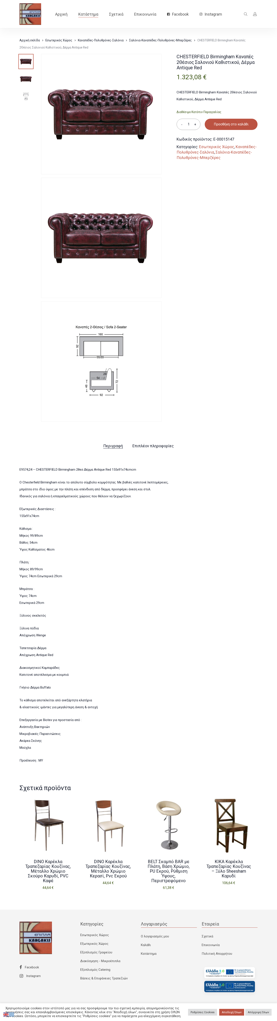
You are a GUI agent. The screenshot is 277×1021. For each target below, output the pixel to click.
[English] (6, 1014)
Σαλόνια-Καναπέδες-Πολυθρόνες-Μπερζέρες (160, 40)
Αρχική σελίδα (29, 40)
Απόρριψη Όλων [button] (258, 1012)
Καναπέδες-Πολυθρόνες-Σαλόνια (101, 40)
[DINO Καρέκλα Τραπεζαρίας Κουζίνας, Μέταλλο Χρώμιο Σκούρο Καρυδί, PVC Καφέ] (48, 825)
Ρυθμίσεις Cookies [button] (202, 1012)
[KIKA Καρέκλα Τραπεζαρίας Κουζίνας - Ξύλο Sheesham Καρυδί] (228, 825)
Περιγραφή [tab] (113, 446)
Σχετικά (207, 936)
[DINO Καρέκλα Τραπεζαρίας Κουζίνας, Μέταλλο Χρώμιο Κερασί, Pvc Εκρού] (108, 825)
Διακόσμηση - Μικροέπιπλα (100, 961)
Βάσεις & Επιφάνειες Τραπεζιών (104, 978)
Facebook (31, 967)
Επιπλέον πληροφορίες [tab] (153, 446)
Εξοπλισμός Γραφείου (96, 952)
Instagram (33, 976)
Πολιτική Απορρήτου (217, 954)
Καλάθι (146, 945)
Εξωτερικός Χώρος (94, 944)
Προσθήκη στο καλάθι (231, 124)
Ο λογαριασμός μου (155, 936)
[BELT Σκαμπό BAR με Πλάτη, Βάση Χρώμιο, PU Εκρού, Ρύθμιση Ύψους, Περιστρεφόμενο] (168, 825)
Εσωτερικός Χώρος (58, 40)
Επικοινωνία (211, 945)
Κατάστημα (148, 954)
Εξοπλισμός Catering (95, 970)
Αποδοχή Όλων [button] (232, 1012)
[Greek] (11, 1014)
